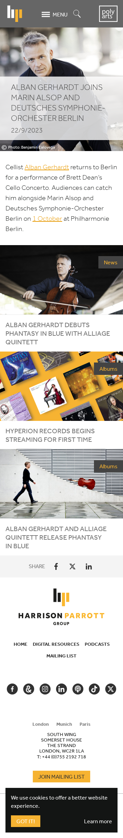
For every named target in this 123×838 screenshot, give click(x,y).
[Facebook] (56, 566)
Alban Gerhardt (47, 167)
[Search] (77, 14)
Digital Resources (56, 644)
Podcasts (97, 644)
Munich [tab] (64, 724)
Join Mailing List (61, 776)
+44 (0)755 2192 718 (64, 757)
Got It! (25, 821)
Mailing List (61, 656)
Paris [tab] (85, 724)
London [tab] (40, 724)
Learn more (98, 821)
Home (20, 644)
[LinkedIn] (88, 566)
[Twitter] (72, 566)
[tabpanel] (61, 745)
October (47, 218)
